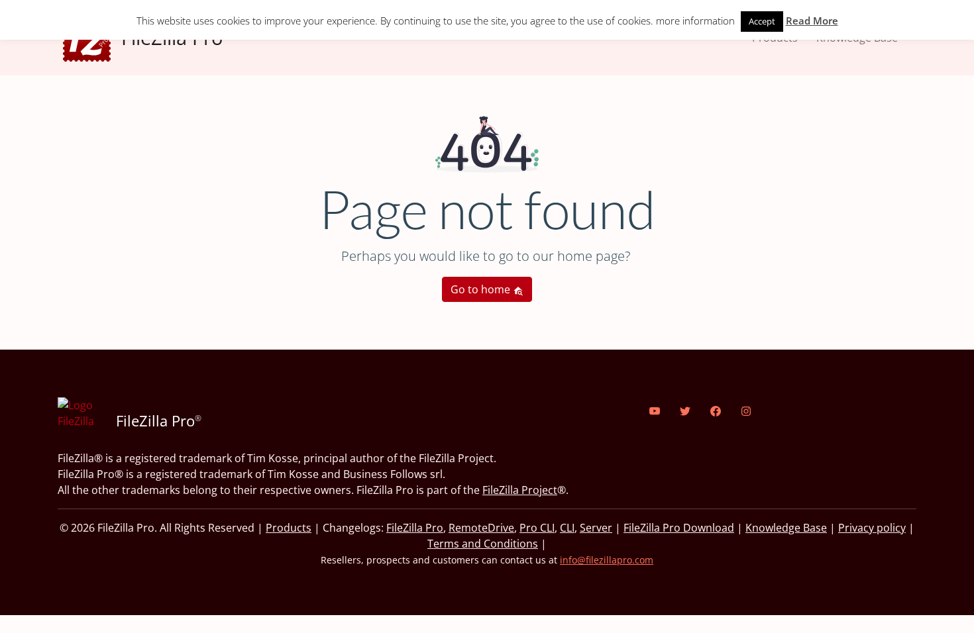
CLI (567, 527)
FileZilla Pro (414, 527)
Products (288, 527)
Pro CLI (537, 527)
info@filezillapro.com (606, 560)
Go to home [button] (482, 289)
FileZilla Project (519, 490)
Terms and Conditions (482, 543)
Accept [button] (762, 21)
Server (596, 527)
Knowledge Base (786, 527)
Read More (812, 20)
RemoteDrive (481, 527)
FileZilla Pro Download (678, 527)
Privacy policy (872, 527)
